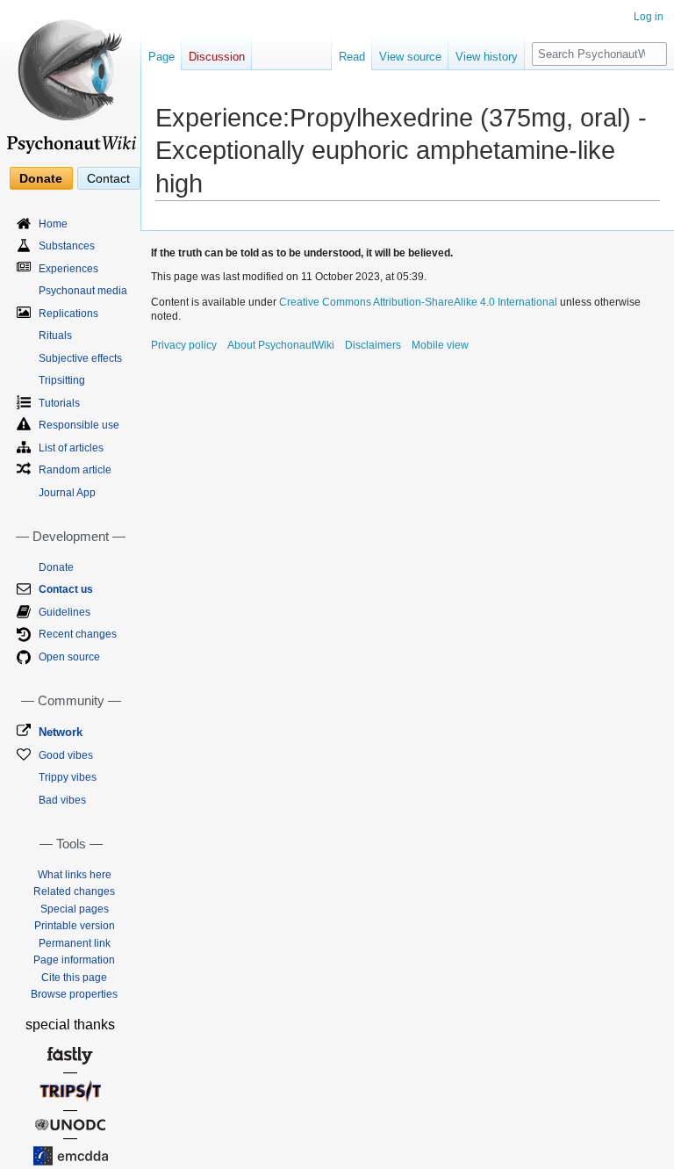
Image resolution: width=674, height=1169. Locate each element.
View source (410, 56)
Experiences (68, 269)
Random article (75, 470)
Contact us (66, 589)
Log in (648, 17)
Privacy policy (184, 345)
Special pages (74, 909)
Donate (40, 178)
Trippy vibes (68, 777)
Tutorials (59, 403)
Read (352, 56)
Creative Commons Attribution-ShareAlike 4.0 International (418, 302)
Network (60, 732)
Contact (108, 178)
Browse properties (74, 994)
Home (53, 224)
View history (486, 56)
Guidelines (64, 612)
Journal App (67, 493)
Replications (68, 313)
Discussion (217, 56)
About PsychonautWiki (280, 345)
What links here (74, 875)
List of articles (71, 448)
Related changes (74, 891)
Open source (69, 657)
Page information (74, 960)
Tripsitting (62, 380)
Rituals (55, 335)
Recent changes (78, 634)
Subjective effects (80, 358)
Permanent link (75, 943)
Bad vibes (62, 800)
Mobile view (440, 345)
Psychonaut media (83, 291)
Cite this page (74, 977)
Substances (67, 246)
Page (161, 56)
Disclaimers (373, 345)
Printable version (74, 926)
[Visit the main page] (70, 79)
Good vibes (66, 755)
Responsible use (79, 425)
